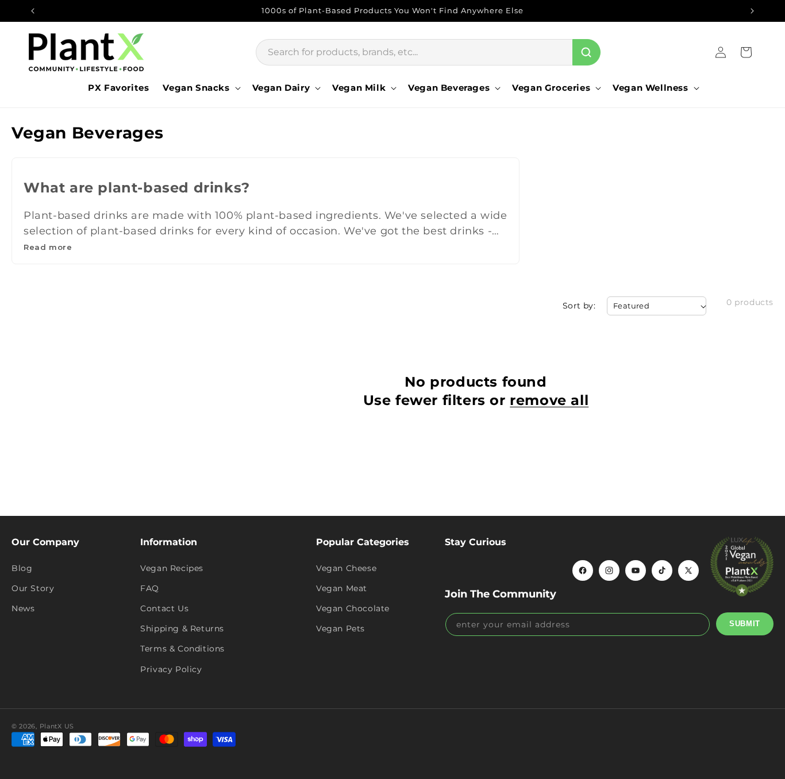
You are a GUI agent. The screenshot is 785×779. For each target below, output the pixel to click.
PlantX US (57, 726)
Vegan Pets (340, 628)
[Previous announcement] (32, 11)
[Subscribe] (745, 623)
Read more (48, 247)
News (22, 608)
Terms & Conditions (182, 648)
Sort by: (579, 305)
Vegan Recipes (171, 568)
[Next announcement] (752, 11)
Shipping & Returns (182, 628)
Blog (21, 568)
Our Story (32, 588)
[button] (200, 88)
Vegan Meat (341, 588)
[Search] (586, 52)
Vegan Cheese (346, 568)
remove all (549, 400)
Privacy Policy (171, 669)
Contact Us (164, 608)
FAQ (149, 588)
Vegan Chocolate (353, 608)
